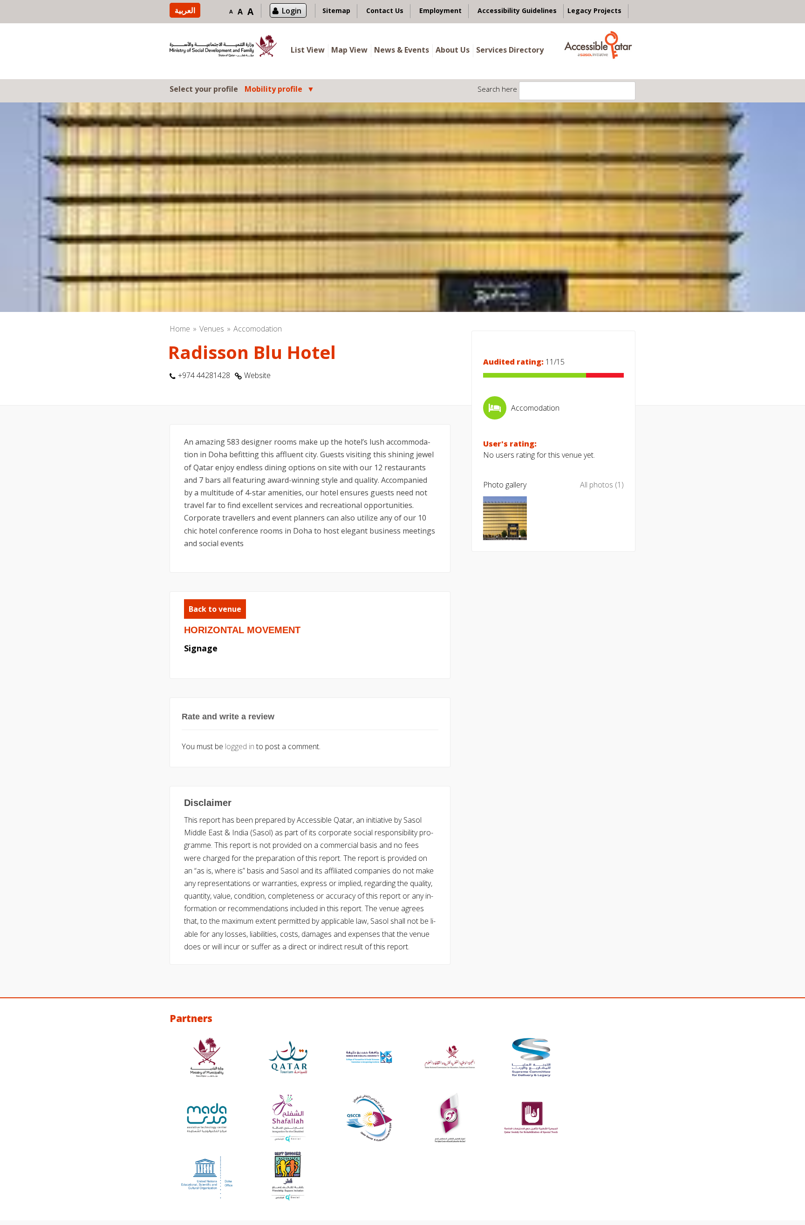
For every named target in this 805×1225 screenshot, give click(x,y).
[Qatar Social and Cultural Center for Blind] (369, 1119)
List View (308, 50)
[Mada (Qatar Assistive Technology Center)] (207, 1119)
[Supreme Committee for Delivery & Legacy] (531, 1058)
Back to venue (215, 609)
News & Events (401, 50)
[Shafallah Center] (288, 1119)
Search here (497, 89)
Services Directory (510, 50)
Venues (211, 329)
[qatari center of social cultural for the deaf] (450, 1119)
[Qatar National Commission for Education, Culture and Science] (450, 1058)
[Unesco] (207, 1177)
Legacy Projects (594, 10)
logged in (239, 746)
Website (257, 375)
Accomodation (257, 329)
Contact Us (384, 10)
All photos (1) (602, 485)
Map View (349, 50)
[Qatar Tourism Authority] (288, 1058)
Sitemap (336, 10)
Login (291, 11)
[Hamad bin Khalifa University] (369, 1058)
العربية (185, 10)
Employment (440, 10)
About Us (453, 50)
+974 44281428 (204, 375)
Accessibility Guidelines (517, 10)
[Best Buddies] (288, 1177)
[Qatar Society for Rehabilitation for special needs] (531, 1119)
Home (180, 329)
